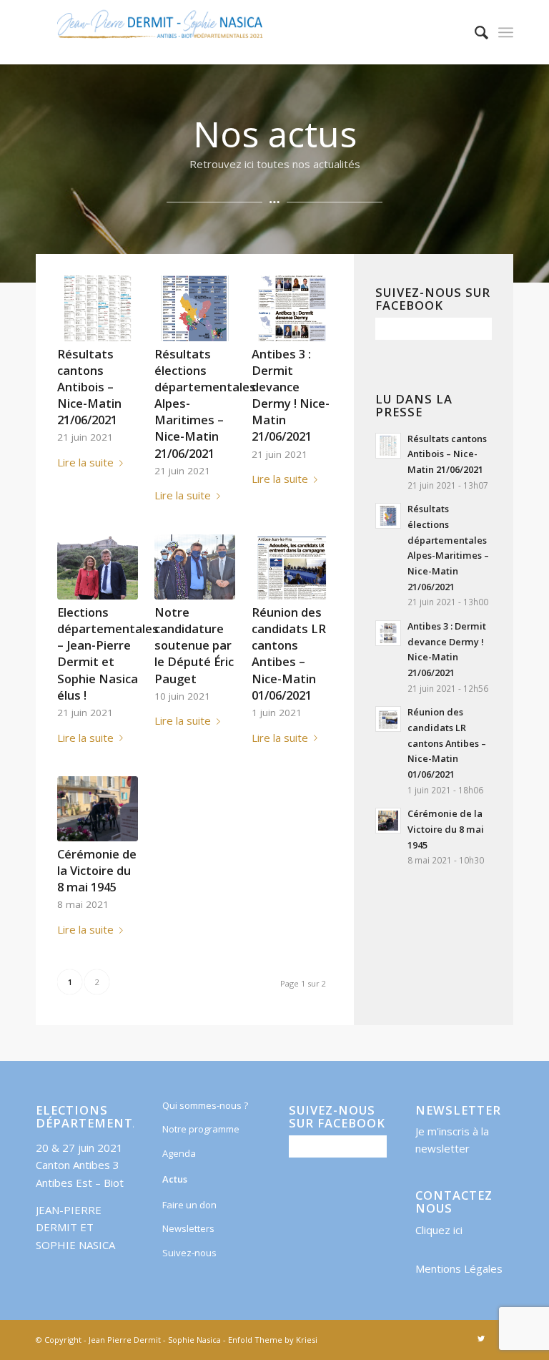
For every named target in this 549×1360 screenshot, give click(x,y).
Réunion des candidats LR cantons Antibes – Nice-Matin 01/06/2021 (289, 653)
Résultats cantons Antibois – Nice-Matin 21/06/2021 (89, 387)
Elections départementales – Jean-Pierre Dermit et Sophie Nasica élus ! (108, 653)
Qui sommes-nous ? (205, 1105)
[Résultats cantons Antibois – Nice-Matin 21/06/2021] (97, 308)
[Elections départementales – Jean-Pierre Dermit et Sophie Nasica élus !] (97, 567)
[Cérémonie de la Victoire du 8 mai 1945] (97, 808)
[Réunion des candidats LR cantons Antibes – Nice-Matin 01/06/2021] (292, 567)
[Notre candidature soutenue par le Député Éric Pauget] (194, 567)
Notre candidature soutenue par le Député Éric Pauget (194, 645)
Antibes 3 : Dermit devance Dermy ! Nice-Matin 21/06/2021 (291, 395)
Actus (174, 1179)
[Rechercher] (474, 32)
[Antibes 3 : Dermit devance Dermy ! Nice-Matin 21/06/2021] (292, 308)
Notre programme (200, 1128)
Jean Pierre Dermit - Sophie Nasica (155, 1339)
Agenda (179, 1153)
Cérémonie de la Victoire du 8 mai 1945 (97, 870)
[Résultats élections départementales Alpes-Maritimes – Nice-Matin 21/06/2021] (194, 308)
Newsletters (188, 1228)
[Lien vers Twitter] (481, 1338)
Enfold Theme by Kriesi (272, 1339)
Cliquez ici (439, 1230)
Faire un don (189, 1204)
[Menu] (505, 32)
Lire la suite (85, 462)
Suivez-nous (189, 1252)
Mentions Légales (459, 1268)
